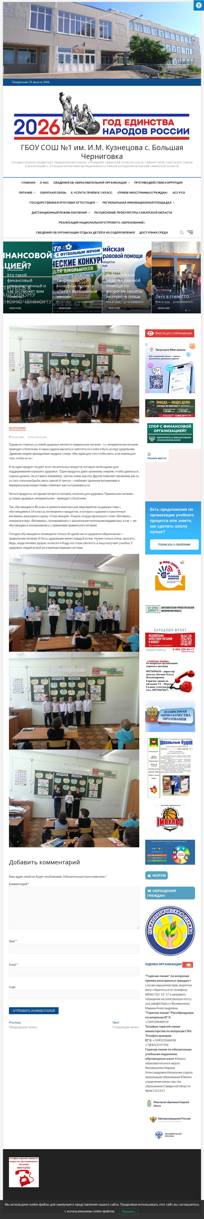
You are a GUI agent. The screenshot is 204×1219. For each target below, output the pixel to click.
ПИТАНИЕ (25, 192)
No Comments (35, 302)
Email (13, 964)
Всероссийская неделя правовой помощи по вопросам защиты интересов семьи (174, 285)
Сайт (12, 987)
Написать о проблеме (174, 544)
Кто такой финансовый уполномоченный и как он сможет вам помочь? (76, 285)
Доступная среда (153, 232)
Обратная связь (53, 192)
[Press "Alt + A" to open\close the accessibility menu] (198, 5)
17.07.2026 (65, 302)
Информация (15, 284)
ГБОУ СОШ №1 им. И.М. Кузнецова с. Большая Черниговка (102, 152)
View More (15, 308)
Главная (28, 182)
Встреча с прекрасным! (20, 293)
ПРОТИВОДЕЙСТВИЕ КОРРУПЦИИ (158, 182)
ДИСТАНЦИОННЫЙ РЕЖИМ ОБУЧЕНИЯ (59, 212)
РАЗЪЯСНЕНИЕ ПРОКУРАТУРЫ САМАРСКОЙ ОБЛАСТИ (133, 212)
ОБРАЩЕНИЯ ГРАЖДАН (161, 893)
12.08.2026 (15, 302)
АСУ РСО (179, 192)
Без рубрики (17, 428)
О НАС (44, 182)
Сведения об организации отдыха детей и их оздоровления (85, 232)
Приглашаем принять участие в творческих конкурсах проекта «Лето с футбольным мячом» (126, 283)
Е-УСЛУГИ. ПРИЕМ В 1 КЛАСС (91, 192)
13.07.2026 (114, 302)
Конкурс (111, 263)
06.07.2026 (163, 302)
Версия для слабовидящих (173, 333)
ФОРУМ (159, 875)
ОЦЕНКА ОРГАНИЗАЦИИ (163, 964)
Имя (13, 941)
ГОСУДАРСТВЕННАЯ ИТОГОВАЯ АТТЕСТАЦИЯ (62, 202)
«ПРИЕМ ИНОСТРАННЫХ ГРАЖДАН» (142, 192)
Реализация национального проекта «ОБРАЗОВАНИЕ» (102, 222)
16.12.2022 (17, 437)
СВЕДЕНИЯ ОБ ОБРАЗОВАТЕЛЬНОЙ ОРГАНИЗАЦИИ (90, 182)
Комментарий (19, 884)
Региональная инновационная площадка (137, 202)
